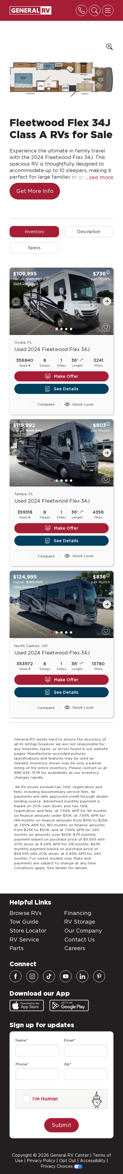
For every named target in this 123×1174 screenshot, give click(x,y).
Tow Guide (24, 922)
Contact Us (79, 939)
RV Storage (79, 922)
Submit (61, 1125)
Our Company (83, 930)
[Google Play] (69, 1005)
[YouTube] (66, 976)
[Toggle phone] (81, 10)
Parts (17, 948)
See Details (66, 388)
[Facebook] (15, 976)
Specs (34, 247)
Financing (77, 913)
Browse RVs (25, 913)
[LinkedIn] (82, 976)
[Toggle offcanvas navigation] (107, 10)
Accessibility (92, 1160)
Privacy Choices (57, 1166)
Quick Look (82, 404)
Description (88, 231)
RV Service (24, 939)
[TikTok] (49, 976)
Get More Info (34, 191)
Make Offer (66, 376)
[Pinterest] (99, 976)
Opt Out (67, 1160)
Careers (74, 948)
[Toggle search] (94, 10)
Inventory (34, 231)
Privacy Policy (41, 1160)
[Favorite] (106, 327)
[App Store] (27, 1005)
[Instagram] (32, 976)
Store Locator (28, 930)
